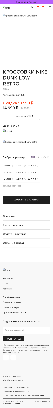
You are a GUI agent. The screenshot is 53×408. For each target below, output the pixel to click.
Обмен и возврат (11, 307)
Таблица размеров (12, 186)
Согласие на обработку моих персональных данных (24, 395)
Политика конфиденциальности (16, 391)
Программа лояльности (14, 312)
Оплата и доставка (12, 302)
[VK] (13, 357)
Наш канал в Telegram (26, 2)
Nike (6, 89)
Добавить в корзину (26, 199)
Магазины (8, 278)
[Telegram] (6, 357)
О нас (5, 283)
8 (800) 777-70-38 (12, 376)
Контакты (7, 288)
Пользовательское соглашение (16, 387)
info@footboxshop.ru (13, 380)
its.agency (46, 401)
